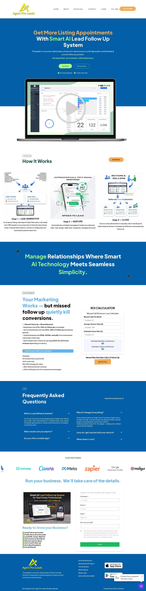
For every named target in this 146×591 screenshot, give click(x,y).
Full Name (84, 496)
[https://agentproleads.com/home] (23, 9)
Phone (83, 505)
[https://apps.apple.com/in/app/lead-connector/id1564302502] (113, 565)
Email (82, 514)
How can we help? (86, 522)
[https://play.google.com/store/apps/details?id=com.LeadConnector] (113, 575)
